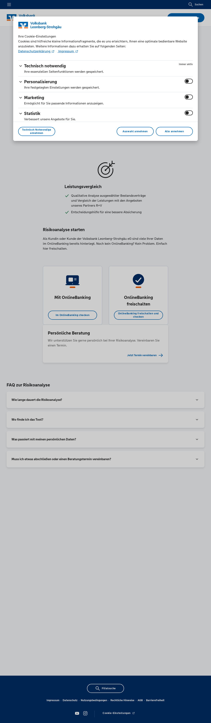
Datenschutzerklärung (34, 51)
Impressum (66, 51)
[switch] (189, 81)
